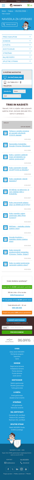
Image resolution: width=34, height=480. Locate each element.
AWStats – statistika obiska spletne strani (19, 227)
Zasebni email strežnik (17, 398)
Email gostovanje (17, 395)
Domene (17, 363)
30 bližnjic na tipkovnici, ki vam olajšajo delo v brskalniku (19, 192)
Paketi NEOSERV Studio (17, 427)
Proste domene (17, 373)
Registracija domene (17, 366)
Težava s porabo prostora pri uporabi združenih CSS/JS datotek (19, 133)
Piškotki (28, 473)
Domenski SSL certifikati (17, 415)
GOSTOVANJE (9, 49)
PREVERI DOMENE (17, 332)
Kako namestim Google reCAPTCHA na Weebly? (19, 169)
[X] (12, 469)
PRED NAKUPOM (10, 37)
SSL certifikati (17, 412)
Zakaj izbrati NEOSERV (17, 352)
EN (32, 1)
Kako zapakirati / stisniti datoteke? (18, 180)
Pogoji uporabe (7, 473)
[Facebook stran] (8, 469)
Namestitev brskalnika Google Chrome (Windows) (19, 145)
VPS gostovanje (17, 405)
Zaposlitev (17, 356)
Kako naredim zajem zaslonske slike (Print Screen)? (17, 215)
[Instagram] (21, 469)
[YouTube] (26, 469)
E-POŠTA (6, 45)
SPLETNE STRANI (10, 61)
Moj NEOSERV (24, 1)
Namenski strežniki (17, 408)
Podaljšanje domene (17, 369)
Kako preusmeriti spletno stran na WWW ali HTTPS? (19, 204)
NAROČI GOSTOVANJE (16, 320)
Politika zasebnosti (19, 473)
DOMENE (6, 41)
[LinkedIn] (17, 469)
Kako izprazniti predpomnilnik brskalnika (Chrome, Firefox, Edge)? (19, 252)
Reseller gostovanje (17, 385)
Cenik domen (17, 376)
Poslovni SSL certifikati (17, 417)
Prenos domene (17, 371)
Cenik (17, 359)
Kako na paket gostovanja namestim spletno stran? (19, 264)
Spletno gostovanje (17, 383)
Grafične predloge (17, 430)
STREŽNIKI (7, 53)
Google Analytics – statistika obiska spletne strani (18, 239)
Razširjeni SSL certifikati (17, 420)
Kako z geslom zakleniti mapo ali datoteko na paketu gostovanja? (18, 157)
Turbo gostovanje (17, 388)
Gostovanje (17, 380)
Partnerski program (17, 354)
